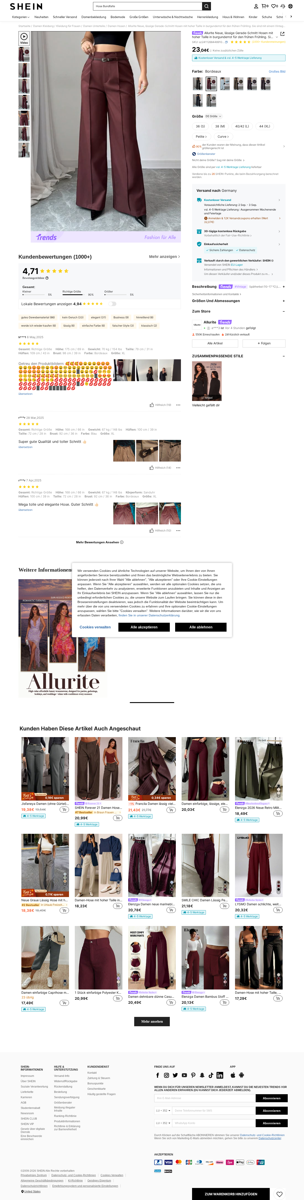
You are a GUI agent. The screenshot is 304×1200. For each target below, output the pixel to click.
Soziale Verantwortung (34, 1086)
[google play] (241, 1077)
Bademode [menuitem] (118, 17)
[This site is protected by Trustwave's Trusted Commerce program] (157, 1171)
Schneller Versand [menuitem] (65, 17)
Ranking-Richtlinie (65, 1116)
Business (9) (121, 317)
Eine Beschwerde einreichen (31, 1138)
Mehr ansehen (152, 1021)
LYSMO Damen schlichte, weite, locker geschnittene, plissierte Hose (259, 904)
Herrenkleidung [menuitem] (207, 17)
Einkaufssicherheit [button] (216, 244)
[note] (45, 796)
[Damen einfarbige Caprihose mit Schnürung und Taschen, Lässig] (45, 957)
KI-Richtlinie (75, 1180)
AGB (23, 1102)
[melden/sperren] (178, 405)
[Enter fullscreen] (176, 227)
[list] (189, 1075)
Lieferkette (27, 1092)
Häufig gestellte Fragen (101, 1094)
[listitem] (207, 381)
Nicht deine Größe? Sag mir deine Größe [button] (217, 160)
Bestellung (60, 1092)
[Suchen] (206, 6)
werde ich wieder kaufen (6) (38, 325)
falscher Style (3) (123, 325)
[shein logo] (26, 6)
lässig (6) (69, 325)
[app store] (233, 1077)
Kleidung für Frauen (68, 26)
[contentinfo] (221, 1162)
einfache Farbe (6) (93, 325)
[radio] (197, 84)
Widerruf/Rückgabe (65, 1081)
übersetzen (25, 393)
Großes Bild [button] (277, 71)
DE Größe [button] (211, 116)
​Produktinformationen (67, 1121)
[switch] (112, 304)
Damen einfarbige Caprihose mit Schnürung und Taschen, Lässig (45, 992)
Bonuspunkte (95, 1083)
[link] (265, 6)
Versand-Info (61, 1075)
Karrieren (26, 1097)
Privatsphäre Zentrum (34, 1175)
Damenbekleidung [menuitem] (93, 17)
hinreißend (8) (144, 317)
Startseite (24, 26)
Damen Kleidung (43, 26)
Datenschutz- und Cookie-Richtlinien (262, 1135)
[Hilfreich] (151, 405)
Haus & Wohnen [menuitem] (233, 17)
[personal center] (256, 6)
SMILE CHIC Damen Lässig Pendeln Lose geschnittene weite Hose (205, 900)
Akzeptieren (163, 1154)
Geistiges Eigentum (99, 1180)
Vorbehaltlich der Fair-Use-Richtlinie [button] (226, 235)
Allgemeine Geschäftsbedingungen (42, 1180)
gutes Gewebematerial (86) (38, 317)
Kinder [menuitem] (253, 17)
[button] (283, 6)
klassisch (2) (149, 325)
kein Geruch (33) (72, 317)
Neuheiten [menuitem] (41, 17)
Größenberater (63, 1102)
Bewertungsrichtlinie (33, 278)
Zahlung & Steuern (98, 1078)
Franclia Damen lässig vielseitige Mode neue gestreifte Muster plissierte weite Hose (152, 803)
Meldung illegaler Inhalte (64, 1109)
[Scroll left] (285, 16)
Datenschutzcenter (270, 1138)
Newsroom (27, 1113)
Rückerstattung (63, 1086)
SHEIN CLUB (29, 1118)
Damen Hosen (116, 26)
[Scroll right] (291, 16)
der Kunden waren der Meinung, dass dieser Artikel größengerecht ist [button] (230, 146)
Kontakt (92, 1072)
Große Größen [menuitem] (139, 17)
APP (232, 1066)
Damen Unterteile (94, 26)
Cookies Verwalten (112, 1175)
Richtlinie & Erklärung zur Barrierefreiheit (67, 1128)
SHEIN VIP (27, 1124)
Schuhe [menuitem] (267, 17)
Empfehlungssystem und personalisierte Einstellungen (85, 1186)
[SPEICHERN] (280, 1194)
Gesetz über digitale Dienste (33, 1130)
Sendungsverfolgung (66, 1097)
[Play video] (106, 131)
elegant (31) (98, 317)
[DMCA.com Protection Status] (168, 1171)
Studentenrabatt (30, 1108)
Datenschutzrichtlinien (34, 1186)
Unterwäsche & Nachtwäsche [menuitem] (173, 17)
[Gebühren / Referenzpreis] (210, 50)
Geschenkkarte (96, 1088)
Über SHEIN (28, 1081)
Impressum (27, 1075)
